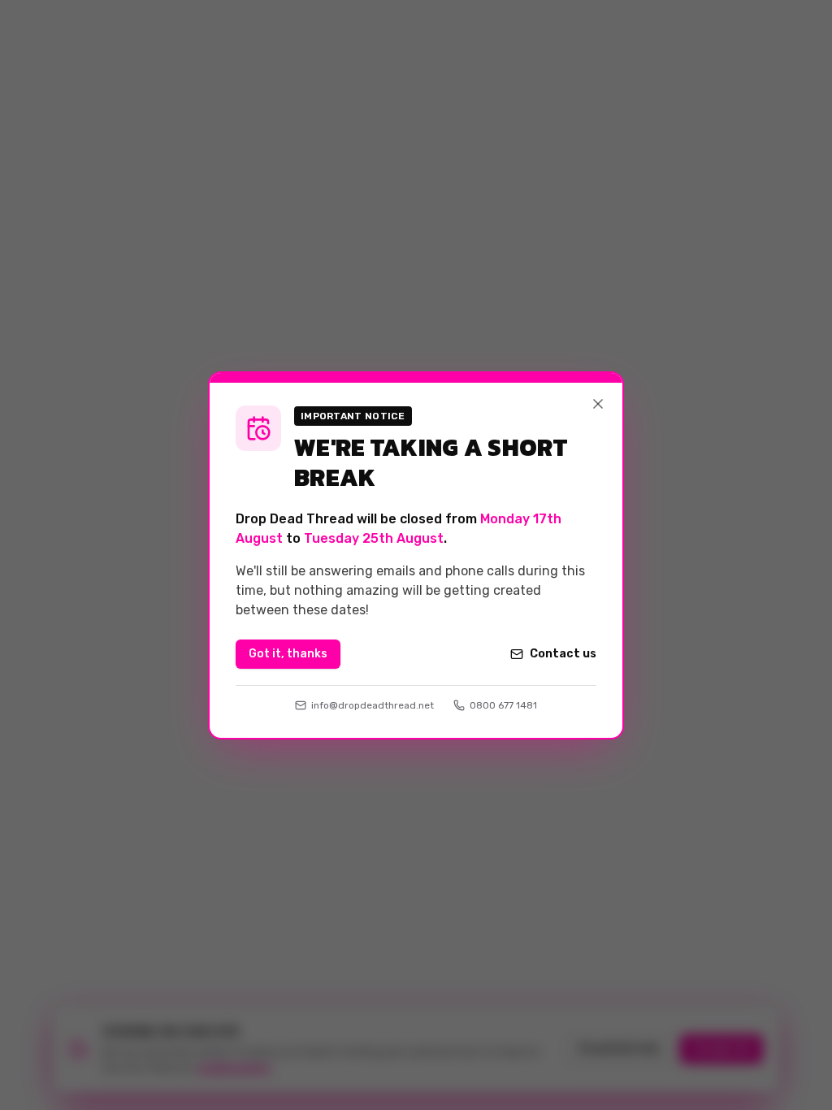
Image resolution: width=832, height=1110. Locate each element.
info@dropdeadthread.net (372, 705)
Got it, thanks (288, 654)
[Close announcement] (598, 403)
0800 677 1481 (503, 705)
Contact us (563, 654)
